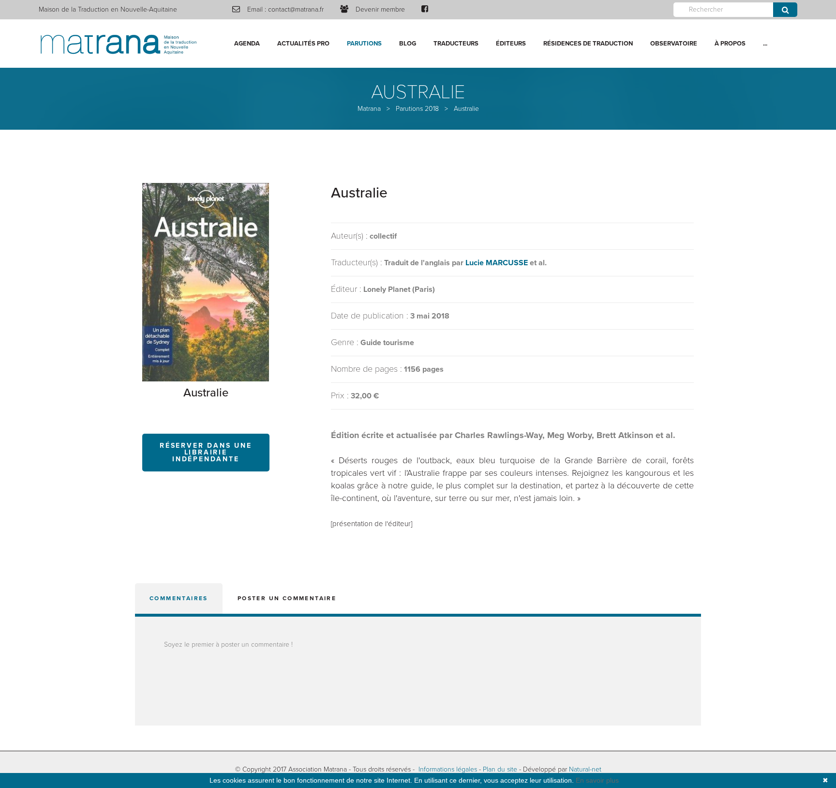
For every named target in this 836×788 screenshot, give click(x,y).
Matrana (369, 109)
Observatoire (673, 43)
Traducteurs (455, 43)
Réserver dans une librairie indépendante (206, 452)
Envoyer (785, 9)
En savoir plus (597, 780)
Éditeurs (511, 43)
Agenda (247, 43)
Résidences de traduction (588, 43)
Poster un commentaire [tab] (287, 598)
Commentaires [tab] (178, 598)
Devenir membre (380, 9)
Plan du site (500, 769)
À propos (730, 43)
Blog (407, 43)
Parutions (364, 43)
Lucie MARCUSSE (496, 263)
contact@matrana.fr (296, 9)
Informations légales (447, 769)
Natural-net (585, 769)
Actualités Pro (303, 43)
